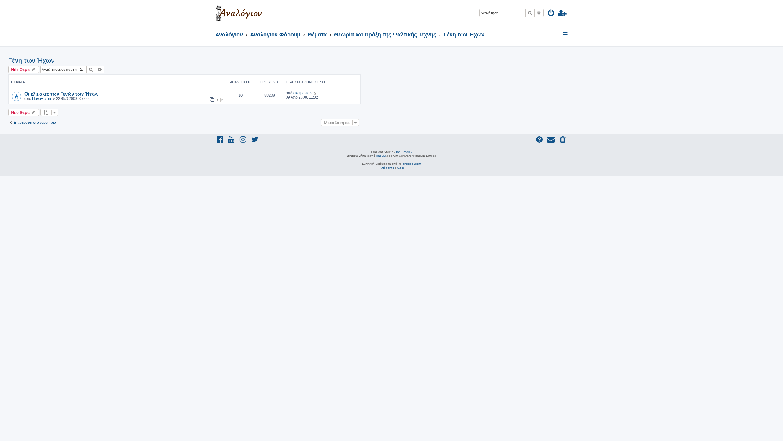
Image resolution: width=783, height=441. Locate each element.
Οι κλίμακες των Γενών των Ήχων (61, 93)
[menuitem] (551, 14)
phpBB (381, 155)
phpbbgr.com (412, 163)
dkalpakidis (302, 93)
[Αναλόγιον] (238, 12)
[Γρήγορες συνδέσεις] (565, 35)
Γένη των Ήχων (31, 60)
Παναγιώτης (42, 98)
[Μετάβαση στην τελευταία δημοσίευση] (315, 93)
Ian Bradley (404, 151)
